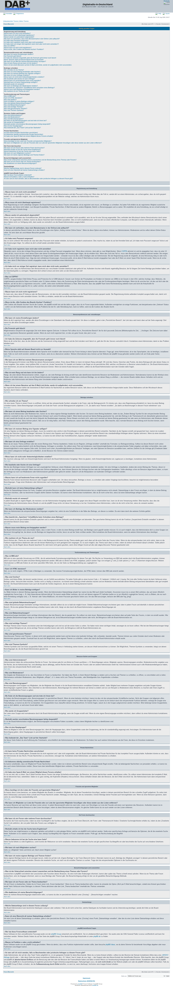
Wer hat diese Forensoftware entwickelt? (18, 175)
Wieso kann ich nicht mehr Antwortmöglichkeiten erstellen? (24, 77)
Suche (167, 13)
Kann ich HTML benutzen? (13, 98)
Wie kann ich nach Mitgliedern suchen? (17, 153)
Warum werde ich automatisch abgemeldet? (19, 37)
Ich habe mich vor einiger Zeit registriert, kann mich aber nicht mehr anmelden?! (31, 44)
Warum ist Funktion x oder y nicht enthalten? (19, 177)
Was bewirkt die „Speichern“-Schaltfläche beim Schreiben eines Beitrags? (29, 88)
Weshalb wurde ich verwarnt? (14, 84)
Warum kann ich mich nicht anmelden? (17, 33)
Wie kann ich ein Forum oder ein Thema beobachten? (22, 161)
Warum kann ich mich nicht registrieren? (18, 48)
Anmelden (9, 13)
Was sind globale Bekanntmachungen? (17, 103)
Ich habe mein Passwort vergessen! (16, 40)
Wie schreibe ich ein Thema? (14, 70)
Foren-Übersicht (9, 24)
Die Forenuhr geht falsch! (12, 56)
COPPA (124, 251)
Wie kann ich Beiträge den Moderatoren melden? (21, 86)
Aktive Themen (24, 21)
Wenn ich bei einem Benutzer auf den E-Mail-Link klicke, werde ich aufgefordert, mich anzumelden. (38, 65)
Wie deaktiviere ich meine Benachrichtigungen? (20, 163)
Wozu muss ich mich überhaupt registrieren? (19, 35)
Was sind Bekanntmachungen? (14, 105)
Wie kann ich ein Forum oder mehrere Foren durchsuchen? (24, 148)
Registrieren (20, 13)
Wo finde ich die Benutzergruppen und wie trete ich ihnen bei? (25, 120)
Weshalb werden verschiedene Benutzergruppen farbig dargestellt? (27, 124)
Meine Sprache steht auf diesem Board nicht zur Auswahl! (23, 60)
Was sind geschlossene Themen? (15, 108)
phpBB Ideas (110, 944)
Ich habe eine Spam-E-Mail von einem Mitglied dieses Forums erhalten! (28, 136)
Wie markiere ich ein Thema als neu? (17, 91)
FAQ (159, 13)
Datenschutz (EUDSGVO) (86, 981)
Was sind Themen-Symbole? (14, 110)
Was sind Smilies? (10, 100)
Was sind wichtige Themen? (13, 107)
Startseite (167, 1)
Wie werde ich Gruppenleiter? (14, 122)
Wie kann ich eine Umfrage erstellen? (17, 75)
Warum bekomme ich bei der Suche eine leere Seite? (22, 151)
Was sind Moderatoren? (12, 117)
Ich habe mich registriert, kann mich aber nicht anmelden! (23, 42)
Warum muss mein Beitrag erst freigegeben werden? (22, 89)
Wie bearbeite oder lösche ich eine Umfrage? (19, 79)
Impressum (86, 978)
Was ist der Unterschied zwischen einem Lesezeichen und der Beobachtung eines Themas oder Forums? (40, 160)
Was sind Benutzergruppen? (14, 119)
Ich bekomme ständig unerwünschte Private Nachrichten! (23, 134)
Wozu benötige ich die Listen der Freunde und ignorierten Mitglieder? (28, 141)
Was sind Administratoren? (13, 115)
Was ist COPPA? (9, 46)
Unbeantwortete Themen (10, 21)
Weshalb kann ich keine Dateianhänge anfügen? (21, 82)
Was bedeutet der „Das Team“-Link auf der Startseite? (22, 128)
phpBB (80, 984)
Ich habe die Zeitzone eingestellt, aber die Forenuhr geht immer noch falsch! (30, 58)
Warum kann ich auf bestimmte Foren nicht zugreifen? (22, 80)
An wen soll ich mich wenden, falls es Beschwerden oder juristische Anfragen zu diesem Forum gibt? (38, 178)
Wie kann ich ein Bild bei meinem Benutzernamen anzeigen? (25, 61)
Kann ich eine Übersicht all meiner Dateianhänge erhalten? (24, 170)
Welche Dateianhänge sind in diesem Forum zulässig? (23, 168)
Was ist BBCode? (10, 96)
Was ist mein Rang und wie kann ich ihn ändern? (21, 63)
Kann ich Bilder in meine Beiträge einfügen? (19, 101)
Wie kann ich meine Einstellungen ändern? (19, 54)
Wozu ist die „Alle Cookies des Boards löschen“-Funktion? (24, 49)
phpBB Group (56, 934)
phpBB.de (97, 936)
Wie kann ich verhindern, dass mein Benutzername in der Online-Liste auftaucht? (32, 39)
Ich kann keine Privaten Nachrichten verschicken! (21, 132)
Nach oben (7, 198)
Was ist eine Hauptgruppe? (13, 126)
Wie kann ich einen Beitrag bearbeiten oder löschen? (22, 72)
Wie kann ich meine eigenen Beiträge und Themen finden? (24, 155)
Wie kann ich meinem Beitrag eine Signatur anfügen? (22, 73)
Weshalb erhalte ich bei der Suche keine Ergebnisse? (22, 149)
